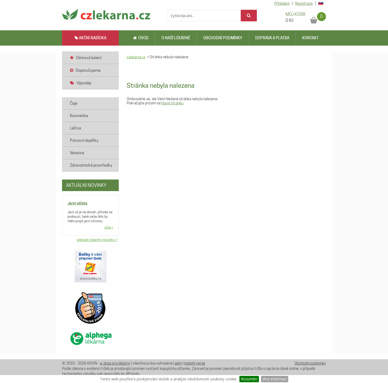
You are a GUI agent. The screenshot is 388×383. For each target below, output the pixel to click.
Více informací (275, 378)
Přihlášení (282, 3)
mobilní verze (194, 363)
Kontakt (310, 38)
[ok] (249, 15)
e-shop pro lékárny (115, 363)
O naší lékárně (176, 38)
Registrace (304, 3)
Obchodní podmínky (222, 38)
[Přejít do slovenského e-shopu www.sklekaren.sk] (320, 3)
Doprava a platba (272, 38)
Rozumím (249, 378)
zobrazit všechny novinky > (97, 239)
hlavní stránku (172, 103)
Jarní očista (77, 203)
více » (108, 227)
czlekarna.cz (136, 57)
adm (178, 363)
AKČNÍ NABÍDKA (92, 38)
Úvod (143, 38)
